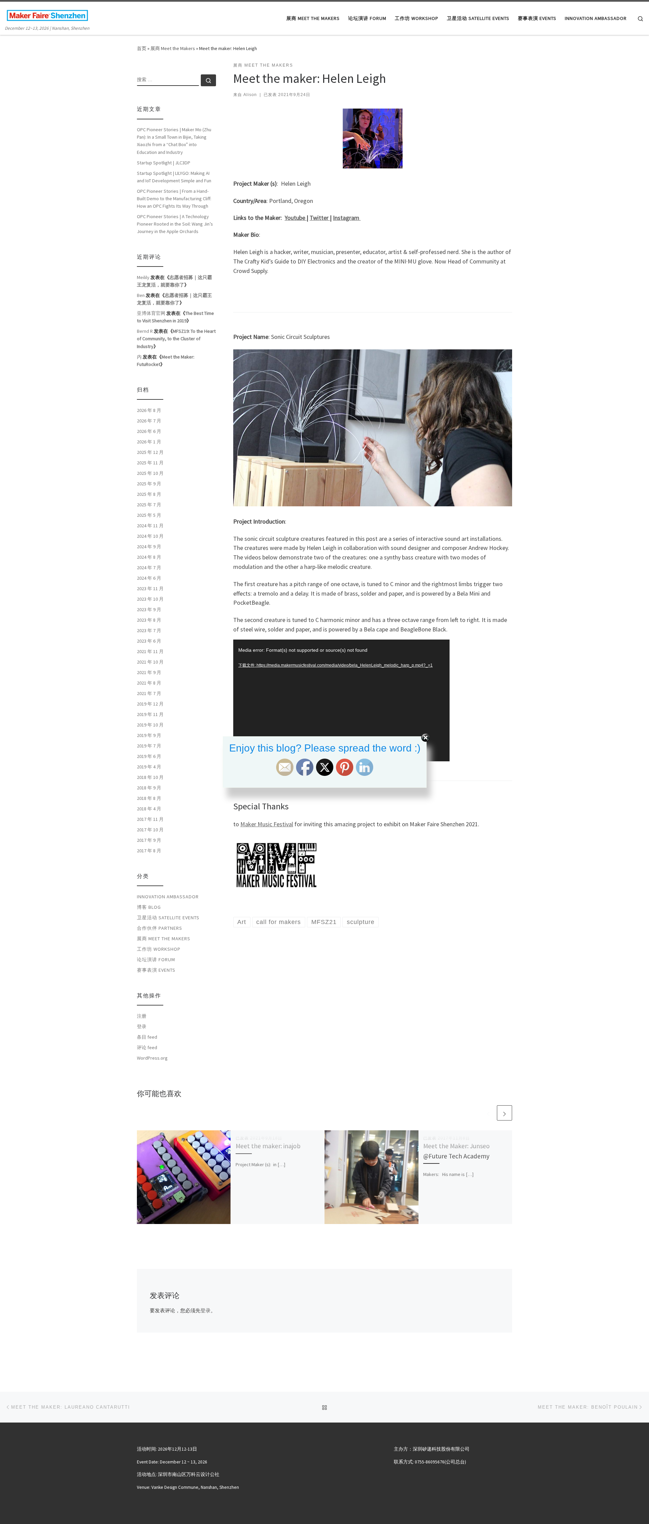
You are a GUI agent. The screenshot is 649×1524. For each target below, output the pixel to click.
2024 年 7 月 (149, 567)
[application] (341, 700)
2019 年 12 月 (150, 704)
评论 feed (147, 1047)
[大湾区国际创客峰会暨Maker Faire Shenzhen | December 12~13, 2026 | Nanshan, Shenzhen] (47, 14)
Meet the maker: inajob (268, 1146)
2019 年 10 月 (150, 725)
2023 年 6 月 (149, 641)
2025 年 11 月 (150, 463)
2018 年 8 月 (149, 798)
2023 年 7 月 (149, 630)
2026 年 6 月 (149, 431)
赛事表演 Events (156, 970)
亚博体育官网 (151, 313)
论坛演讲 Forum (156, 959)
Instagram (347, 218)
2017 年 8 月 (149, 851)
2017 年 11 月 (150, 819)
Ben (141, 295)
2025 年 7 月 (149, 505)
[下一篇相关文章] (504, 1113)
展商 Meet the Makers (172, 48)
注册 (141, 1016)
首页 (141, 48)
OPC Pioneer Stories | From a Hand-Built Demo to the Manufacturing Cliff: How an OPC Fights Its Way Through (174, 198)
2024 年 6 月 (149, 578)
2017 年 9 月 (149, 840)
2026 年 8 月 (149, 410)
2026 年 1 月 (149, 442)
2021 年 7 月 (149, 693)
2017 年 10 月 (150, 830)
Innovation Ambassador (168, 897)
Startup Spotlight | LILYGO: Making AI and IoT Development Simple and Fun (174, 177)
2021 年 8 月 (149, 683)
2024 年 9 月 (149, 547)
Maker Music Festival (266, 824)
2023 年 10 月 (150, 599)
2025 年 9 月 (149, 484)
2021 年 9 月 (149, 672)
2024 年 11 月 (150, 526)
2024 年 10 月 (150, 536)
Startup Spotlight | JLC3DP (163, 163)
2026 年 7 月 (149, 421)
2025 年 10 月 (150, 473)
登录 (205, 1310)
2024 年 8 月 (149, 557)
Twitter (320, 218)
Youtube (296, 218)
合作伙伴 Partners (159, 928)
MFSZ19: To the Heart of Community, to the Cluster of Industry (176, 338)
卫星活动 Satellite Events (168, 918)
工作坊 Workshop (159, 949)
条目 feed (147, 1037)
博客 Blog (149, 907)
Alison (250, 94)
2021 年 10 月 (150, 662)
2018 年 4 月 (149, 809)
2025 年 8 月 (149, 494)
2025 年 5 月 (149, 515)
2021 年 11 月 (150, 651)
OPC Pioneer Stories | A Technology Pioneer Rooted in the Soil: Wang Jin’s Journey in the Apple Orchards (175, 223)
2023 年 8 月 (149, 620)
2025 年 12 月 (150, 452)
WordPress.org (152, 1058)
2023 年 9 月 (149, 609)
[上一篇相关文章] (488, 1113)
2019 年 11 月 (150, 714)
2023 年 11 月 (150, 588)
